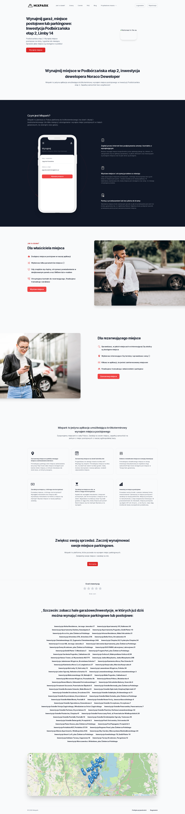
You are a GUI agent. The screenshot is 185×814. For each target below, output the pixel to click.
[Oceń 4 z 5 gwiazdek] (96, 588)
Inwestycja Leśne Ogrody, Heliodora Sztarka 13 (68, 672)
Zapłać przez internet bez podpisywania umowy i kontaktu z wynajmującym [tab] (126, 147)
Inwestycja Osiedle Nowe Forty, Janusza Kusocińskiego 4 (111, 699)
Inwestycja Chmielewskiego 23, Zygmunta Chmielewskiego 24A (73, 640)
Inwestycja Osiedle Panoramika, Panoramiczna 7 (124, 706)
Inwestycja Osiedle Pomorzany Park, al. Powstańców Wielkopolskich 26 (111, 713)
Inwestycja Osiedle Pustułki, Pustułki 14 (69, 717)
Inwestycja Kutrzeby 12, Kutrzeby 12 (73, 668)
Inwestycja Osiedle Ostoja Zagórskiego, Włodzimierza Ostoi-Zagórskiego (72, 706)
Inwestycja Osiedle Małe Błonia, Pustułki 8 (68, 699)
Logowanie (140, 5)
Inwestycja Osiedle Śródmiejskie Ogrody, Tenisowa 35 (110, 717)
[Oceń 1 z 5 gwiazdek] (85, 588)
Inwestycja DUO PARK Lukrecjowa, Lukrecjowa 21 (115, 647)
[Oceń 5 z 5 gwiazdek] (100, 588)
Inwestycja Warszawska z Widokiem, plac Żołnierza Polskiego (92, 741)
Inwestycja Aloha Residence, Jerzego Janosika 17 (74, 626)
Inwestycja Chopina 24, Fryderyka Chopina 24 (119, 640)
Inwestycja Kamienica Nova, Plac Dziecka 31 (115, 661)
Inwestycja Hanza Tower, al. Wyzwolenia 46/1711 (70, 658)
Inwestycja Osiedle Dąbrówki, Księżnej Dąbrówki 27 (115, 689)
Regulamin (154, 810)
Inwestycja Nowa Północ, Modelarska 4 (113, 679)
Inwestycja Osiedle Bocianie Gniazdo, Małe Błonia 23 (70, 689)
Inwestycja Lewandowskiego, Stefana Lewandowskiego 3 (113, 672)
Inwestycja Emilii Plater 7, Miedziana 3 (71, 651)
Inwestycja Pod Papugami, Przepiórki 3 (114, 724)
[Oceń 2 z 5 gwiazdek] (88, 588)
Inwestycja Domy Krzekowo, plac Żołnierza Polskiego (71, 647)
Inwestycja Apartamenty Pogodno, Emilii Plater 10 (113, 630)
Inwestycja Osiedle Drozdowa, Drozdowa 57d (71, 693)
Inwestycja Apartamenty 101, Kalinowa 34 (114, 626)
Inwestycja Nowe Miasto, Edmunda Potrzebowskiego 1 (74, 682)
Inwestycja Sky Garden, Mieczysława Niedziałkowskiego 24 (114, 731)
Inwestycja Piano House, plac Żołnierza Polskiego (75, 724)
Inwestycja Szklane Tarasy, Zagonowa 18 (73, 738)
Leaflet (136, 795)
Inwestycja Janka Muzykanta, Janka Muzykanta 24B (113, 658)
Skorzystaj (92, 564)
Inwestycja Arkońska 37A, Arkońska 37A (75, 637)
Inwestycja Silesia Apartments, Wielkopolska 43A (67, 731)
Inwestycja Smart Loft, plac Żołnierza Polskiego (73, 734)
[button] (95, 777)
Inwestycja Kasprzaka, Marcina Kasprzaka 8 (113, 665)
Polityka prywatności (139, 810)
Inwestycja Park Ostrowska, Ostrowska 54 (111, 720)
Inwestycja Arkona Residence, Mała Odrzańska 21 (112, 633)
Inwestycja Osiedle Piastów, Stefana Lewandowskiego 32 (111, 710)
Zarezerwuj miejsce (108, 376)
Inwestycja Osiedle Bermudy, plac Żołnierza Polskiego (116, 686)
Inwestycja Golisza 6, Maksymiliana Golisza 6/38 (112, 654)
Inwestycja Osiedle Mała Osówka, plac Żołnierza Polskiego (113, 696)
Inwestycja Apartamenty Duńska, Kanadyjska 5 (71, 630)
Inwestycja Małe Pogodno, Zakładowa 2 (111, 675)
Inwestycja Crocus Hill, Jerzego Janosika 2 (66, 644)
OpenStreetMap (145, 795)
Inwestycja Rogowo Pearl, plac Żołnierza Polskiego (110, 727)
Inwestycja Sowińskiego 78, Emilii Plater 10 (113, 734)
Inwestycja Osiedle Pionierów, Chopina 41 (62, 713)
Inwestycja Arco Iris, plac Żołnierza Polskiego (71, 633)
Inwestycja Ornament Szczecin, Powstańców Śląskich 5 (69, 686)
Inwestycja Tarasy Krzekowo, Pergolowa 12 (110, 738)
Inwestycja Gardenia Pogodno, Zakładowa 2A (71, 654)
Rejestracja (152, 5)
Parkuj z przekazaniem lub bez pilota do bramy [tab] (120, 201)
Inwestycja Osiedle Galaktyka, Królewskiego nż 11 (112, 693)
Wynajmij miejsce (35, 50)
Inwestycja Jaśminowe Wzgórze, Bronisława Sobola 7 (73, 661)
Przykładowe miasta (107, 5)
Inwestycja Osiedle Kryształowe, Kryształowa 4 (67, 696)
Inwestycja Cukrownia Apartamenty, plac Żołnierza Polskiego (111, 644)
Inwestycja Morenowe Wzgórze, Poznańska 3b (75, 679)
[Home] (38, 5)
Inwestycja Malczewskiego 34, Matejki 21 (75, 675)
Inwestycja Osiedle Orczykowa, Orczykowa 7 (112, 703)
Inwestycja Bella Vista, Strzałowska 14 (110, 637)
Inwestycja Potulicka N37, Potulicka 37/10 (70, 727)
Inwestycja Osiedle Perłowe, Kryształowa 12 (68, 710)
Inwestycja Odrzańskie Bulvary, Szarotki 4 (116, 682)
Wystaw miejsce (37, 289)
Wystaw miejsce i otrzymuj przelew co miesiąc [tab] (120, 173)
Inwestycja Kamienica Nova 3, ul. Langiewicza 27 (73, 665)
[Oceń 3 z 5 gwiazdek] (92, 588)
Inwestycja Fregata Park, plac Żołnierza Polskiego (109, 651)
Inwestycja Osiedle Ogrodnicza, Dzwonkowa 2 (73, 703)
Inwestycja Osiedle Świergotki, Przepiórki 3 (74, 720)
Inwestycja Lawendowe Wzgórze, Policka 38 (108, 668)
